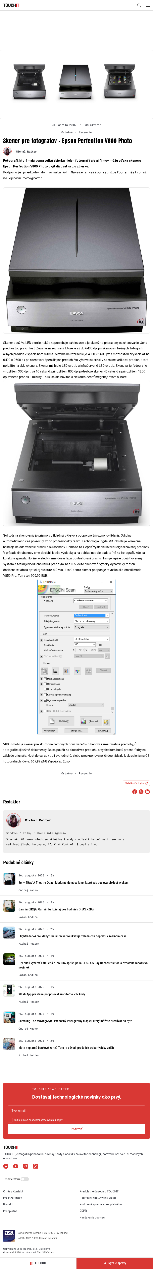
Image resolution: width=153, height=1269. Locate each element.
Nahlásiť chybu (134, 783)
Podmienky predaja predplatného (101, 1204)
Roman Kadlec (28, 917)
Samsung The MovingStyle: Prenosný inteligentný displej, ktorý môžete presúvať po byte (75, 1021)
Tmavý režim (12, 1179)
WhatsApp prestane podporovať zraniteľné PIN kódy (52, 994)
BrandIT (8, 1204)
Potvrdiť (76, 1129)
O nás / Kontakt (13, 1191)
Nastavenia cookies (92, 1217)
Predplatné (10, 1211)
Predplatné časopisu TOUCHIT (99, 1191)
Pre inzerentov (12, 1197)
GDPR (83, 1210)
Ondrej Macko (28, 890)
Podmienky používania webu (98, 1197)
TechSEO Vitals (45, 1252)
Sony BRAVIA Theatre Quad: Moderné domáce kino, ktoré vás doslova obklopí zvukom (73, 883)
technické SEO (13, 1252)
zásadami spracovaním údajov (45, 1120)
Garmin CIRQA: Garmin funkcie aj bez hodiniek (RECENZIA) (56, 909)
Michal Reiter (26, 151)
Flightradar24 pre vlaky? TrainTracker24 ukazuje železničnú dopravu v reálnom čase (73, 936)
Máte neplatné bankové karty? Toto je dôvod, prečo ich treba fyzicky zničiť (66, 1048)
